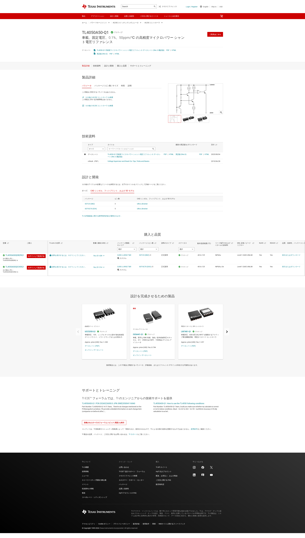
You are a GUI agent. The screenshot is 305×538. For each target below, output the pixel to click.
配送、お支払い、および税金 (167, 476)
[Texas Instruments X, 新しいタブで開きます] (211, 468)
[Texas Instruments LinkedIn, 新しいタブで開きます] (194, 476)
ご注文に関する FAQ (163, 480)
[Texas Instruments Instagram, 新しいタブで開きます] (194, 468)
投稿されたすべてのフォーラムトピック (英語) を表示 (104, 423)
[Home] (98, 6)
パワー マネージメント (98, 23)
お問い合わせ (124, 467)
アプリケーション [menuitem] (97, 16)
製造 (83, 493)
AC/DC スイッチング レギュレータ (126, 23)
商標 (154, 524)
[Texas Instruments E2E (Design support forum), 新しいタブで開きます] (202, 476)
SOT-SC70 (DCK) (91, 209)
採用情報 (85, 471)
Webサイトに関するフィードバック (172, 524)
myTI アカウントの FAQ (127, 493)
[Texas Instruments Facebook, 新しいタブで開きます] (202, 468)
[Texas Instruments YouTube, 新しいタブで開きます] (211, 476)
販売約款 (136, 524)
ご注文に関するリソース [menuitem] (149, 16)
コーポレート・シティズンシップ (94, 497)
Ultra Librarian (142, 204)
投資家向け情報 (88, 489)
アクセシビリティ (88, 524)
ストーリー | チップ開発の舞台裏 (94, 480)
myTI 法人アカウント (164, 471)
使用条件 (194, 429)
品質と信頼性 (124, 489)
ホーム (84, 23)
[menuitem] (221, 16)
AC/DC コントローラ (152, 23)
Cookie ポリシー (104, 524)
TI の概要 (85, 467)
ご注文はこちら (215, 34)
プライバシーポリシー (121, 524)
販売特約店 (160, 484)
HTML (174, 50)
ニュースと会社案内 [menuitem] (171, 16)
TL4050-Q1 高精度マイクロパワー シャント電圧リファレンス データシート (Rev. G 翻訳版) (130, 50)
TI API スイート (161, 467)
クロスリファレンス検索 (128, 476)
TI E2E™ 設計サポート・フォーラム (132, 471)
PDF (167, 50)
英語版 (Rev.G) (102, 54)
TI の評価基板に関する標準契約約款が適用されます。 (102, 216)
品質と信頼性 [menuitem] (129, 16)
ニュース (85, 476)
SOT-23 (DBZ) (90, 204)
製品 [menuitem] (83, 16)
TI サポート (133, 434)
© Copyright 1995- (90, 528)
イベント (85, 484)
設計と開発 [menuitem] (114, 16)
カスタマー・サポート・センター (131, 480)
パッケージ (123, 484)
